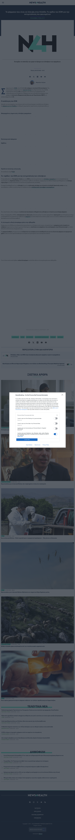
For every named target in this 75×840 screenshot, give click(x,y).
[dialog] (37, 420)
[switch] (56, 418)
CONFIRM (27, 439)
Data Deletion (29, 444)
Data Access (37, 444)
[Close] (62, 395)
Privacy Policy (46, 444)
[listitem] (37, 415)
